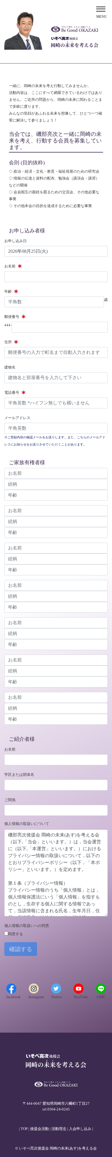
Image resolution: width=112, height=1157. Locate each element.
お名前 (10, 266)
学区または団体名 (19, 774)
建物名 (10, 367)
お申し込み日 (15, 241)
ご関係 (10, 800)
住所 (8, 342)
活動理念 (58, 1129)
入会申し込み (80, 1129)
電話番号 (11, 392)
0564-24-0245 (58, 1109)
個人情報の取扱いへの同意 (26, 925)
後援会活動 (39, 1129)
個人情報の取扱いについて (26, 824)
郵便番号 (11, 317)
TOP (24, 1129)
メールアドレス (17, 418)
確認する (20, 949)
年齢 (8, 291)
